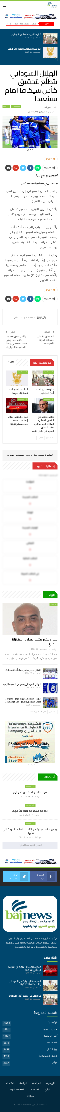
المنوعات (35, 1089)
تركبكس (28, 455)
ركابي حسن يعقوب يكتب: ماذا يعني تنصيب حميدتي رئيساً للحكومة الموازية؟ (16, 341)
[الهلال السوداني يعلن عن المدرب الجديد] (50, 688)
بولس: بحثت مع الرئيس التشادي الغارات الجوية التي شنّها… (30, 831)
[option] (30, 45)
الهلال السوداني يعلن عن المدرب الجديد (21, 684)
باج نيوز (35, 1105)
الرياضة (23, 1083)
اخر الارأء (53, 604)
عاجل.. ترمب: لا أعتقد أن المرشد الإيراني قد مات (24, 968)
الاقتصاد (10, 1083)
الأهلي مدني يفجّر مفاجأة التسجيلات (23, 670)
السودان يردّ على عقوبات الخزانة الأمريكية (45, 340)
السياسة (52, 1043)
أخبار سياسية (48, 372)
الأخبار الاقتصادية (48, 1056)
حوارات (30, 1095)
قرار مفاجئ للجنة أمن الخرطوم (26, 34)
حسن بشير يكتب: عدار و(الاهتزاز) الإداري (35, 641)
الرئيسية (6, 107)
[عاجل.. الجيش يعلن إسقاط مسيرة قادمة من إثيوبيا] (17, 405)
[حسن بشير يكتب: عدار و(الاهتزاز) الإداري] (30, 619)
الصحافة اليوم (17, 1089)
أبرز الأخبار (52, 1049)
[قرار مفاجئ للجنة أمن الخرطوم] (50, 38)
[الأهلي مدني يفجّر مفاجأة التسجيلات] (50, 673)
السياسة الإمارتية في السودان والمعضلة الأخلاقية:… (25, 983)
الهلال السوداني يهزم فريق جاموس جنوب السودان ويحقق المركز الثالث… (23, 700)
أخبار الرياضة (16, 107)
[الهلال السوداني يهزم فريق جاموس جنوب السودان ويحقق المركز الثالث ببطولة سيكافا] (50, 702)
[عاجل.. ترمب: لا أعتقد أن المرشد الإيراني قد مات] (50, 970)
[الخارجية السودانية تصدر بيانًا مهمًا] (50, 52)
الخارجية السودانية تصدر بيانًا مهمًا (24, 49)
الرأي (55, 1063)
